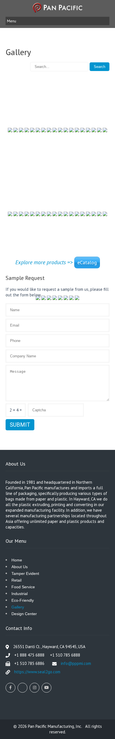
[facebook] (10, 688)
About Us (19, 567)
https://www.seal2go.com (37, 671)
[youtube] (46, 688)
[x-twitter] (22, 688)
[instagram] (34, 688)
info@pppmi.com (76, 663)
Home (16, 560)
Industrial (19, 593)
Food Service (23, 587)
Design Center (24, 613)
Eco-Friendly (22, 600)
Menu (11, 20)
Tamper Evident (25, 573)
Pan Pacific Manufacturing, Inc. (55, 726)
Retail (16, 580)
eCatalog (87, 262)
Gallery (17, 607)
